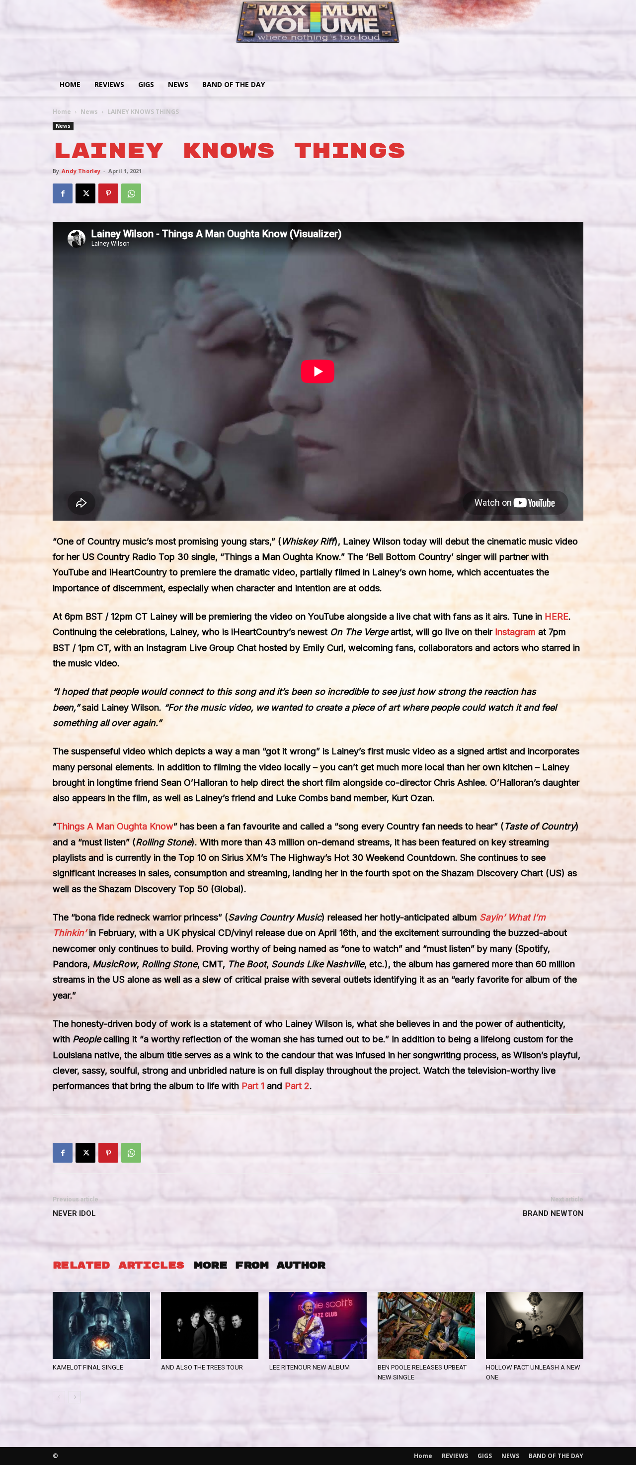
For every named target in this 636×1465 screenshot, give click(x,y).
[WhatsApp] (131, 193)
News (89, 111)
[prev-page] (59, 1397)
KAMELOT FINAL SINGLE (88, 1367)
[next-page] (75, 1397)
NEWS (178, 84)
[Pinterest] (108, 193)
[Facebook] (63, 193)
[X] (85, 193)
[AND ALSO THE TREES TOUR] (209, 1325)
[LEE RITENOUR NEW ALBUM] (318, 1325)
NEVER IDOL (74, 1213)
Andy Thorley (81, 171)
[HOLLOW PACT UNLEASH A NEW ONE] (534, 1325)
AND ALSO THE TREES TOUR (202, 1367)
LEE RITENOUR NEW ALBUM (309, 1367)
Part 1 (252, 1086)
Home (70, 84)
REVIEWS (109, 84)
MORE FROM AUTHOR (259, 1265)
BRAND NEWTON (553, 1213)
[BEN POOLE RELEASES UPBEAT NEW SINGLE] (426, 1325)
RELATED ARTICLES (118, 1265)
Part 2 (297, 1086)
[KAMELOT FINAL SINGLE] (101, 1325)
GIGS (146, 84)
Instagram (515, 632)
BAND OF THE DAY (233, 84)
